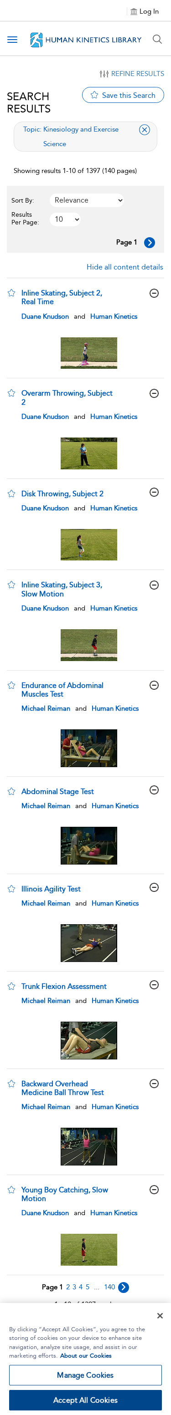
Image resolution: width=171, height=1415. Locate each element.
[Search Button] (157, 39)
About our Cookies (86, 1355)
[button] (11, 292)
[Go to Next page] (149, 242)
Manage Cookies (85, 1375)
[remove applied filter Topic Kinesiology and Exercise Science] (144, 129)
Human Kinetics (113, 316)
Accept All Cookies (85, 1400)
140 (109, 1287)
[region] (85, 1359)
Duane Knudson (45, 316)
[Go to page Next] (123, 1287)
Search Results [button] (29, 102)
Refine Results (137, 74)
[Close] (160, 1316)
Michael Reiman (45, 708)
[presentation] (89, 353)
